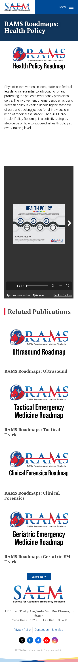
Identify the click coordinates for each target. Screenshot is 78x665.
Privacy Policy (22, 629)
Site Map (57, 629)
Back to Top (38, 576)
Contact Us (42, 629)
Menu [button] (63, 7)
